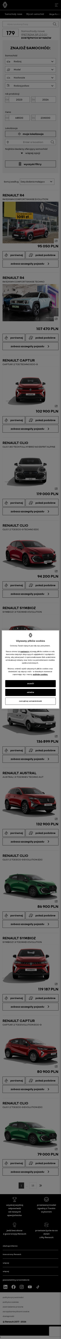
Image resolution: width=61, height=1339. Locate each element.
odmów (30, 692)
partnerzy (25, 651)
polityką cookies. (40, 674)
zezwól (30, 683)
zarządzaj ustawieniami (30, 701)
